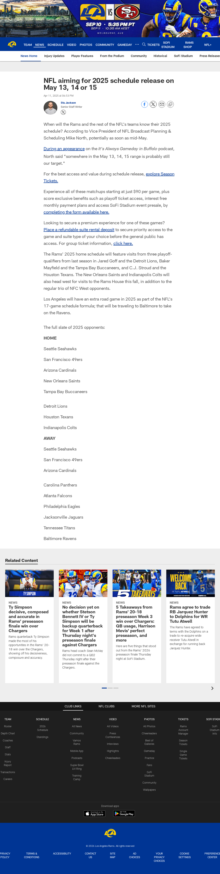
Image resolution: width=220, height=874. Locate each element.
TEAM (8, 719)
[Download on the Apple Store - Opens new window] (94, 814)
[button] (104, 688)
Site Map (112, 855)
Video (113, 719)
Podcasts (77, 757)
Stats (8, 754)
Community (77, 733)
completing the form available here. (76, 211)
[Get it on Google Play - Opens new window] (124, 815)
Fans (149, 764)
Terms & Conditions (31, 855)
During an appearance (64, 148)
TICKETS (183, 719)
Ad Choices (134, 855)
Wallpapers (149, 789)
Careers (7, 778)
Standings (42, 736)
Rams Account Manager (183, 730)
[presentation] (213, 689)
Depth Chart (8, 733)
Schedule (42, 719)
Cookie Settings (185, 855)
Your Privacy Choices (159, 857)
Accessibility (62, 853)
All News (77, 726)
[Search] (144, 44)
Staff (8, 747)
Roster (8, 726)
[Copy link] (170, 104)
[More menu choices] (137, 44)
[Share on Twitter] (153, 106)
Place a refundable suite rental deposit (79, 229)
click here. (123, 243)
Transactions (7, 772)
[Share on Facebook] (144, 106)
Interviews (113, 743)
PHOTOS (149, 719)
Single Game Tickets (183, 755)
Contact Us (90, 855)
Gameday (149, 750)
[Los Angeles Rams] (110, 833)
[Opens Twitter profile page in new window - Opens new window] (63, 112)
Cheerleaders (112, 757)
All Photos (149, 726)
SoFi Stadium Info (215, 730)
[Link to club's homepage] (12, 44)
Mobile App (76, 750)
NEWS (77, 719)
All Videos (113, 726)
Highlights (113, 750)
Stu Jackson (68, 102)
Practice (149, 757)
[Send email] (161, 106)
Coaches (8, 740)
